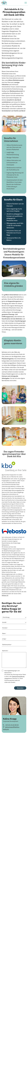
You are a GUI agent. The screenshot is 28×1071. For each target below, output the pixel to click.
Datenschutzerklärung (18, 676)
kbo (3, 475)
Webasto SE (5, 595)
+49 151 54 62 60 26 (12, 725)
